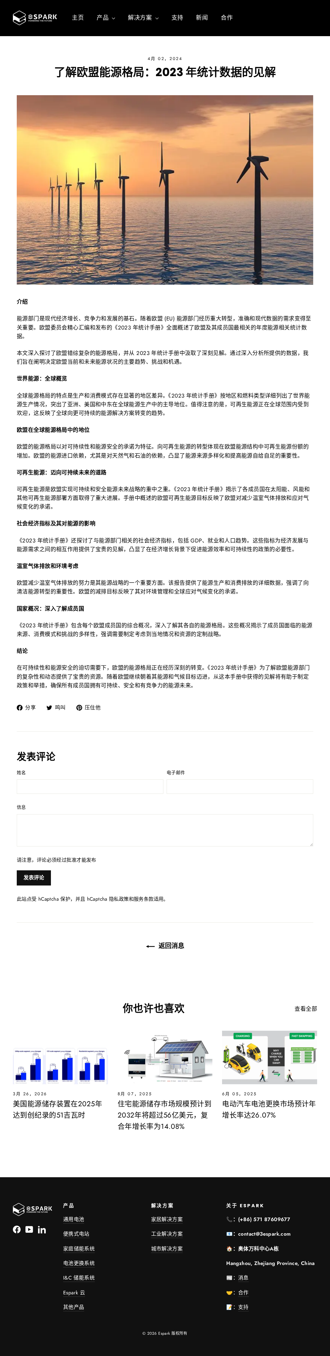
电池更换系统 (79, 1263)
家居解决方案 (167, 1219)
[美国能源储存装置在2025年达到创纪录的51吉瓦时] (60, 1057)
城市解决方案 (167, 1248)
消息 (243, 1277)
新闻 (202, 18)
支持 (177, 18)
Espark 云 (74, 1292)
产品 (103, 18)
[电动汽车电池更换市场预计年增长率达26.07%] (269, 1057)
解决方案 (140, 18)
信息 (21, 807)
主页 (78, 18)
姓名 (21, 772)
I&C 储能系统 (79, 1277)
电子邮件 (176, 772)
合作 (227, 18)
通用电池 (73, 1219)
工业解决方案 (167, 1234)
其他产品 (73, 1307)
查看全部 (306, 1009)
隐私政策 (119, 899)
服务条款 (144, 899)
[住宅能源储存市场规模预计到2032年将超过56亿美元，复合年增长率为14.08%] (165, 1057)
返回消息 (170, 945)
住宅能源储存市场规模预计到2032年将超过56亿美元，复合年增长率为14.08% (165, 1114)
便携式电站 (76, 1234)
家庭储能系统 (79, 1248)
